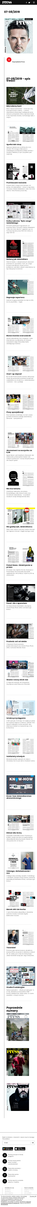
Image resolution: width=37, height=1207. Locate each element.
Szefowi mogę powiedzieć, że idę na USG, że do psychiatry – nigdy (19, 301)
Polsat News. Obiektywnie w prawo (19, 566)
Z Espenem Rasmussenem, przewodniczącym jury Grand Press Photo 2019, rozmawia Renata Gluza (19, 646)
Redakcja (7, 1189)
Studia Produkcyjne (15, 987)
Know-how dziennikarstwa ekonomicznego (18, 797)
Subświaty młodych (15, 756)
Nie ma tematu (13, 488)
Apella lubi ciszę (13, 144)
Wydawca (8, 1191)
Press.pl (26, 1191)
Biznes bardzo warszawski (18, 335)
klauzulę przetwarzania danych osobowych (16, 1202)
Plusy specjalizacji (14, 412)
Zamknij (33, 1196)
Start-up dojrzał (14, 374)
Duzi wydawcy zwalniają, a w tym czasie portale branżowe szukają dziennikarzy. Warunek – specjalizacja (19, 416)
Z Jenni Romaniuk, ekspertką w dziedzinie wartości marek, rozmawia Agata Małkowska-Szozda (19, 913)
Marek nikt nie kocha (16, 909)
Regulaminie (4, 1204)
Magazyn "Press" (29, 1189)
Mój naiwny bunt (14, 106)
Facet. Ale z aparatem (16, 603)
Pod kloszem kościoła (16, 182)
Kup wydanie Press (18, 62)
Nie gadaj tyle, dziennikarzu (19, 526)
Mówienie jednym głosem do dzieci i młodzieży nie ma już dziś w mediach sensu (20, 760)
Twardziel (11, 947)
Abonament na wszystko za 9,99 (19, 451)
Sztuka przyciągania (16, 718)
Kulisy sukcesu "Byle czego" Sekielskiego (19, 222)
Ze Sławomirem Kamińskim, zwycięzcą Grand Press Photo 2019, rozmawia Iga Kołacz (18, 607)
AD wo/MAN (27, 1193)
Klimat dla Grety (14, 833)
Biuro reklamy (9, 1193)
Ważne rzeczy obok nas (17, 679)
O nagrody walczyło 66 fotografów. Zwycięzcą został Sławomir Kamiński (18, 683)
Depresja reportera (15, 297)
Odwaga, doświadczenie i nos (18, 872)
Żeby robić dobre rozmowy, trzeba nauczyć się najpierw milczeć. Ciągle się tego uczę (20, 530)
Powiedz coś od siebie (16, 641)
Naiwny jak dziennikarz (17, 259)
